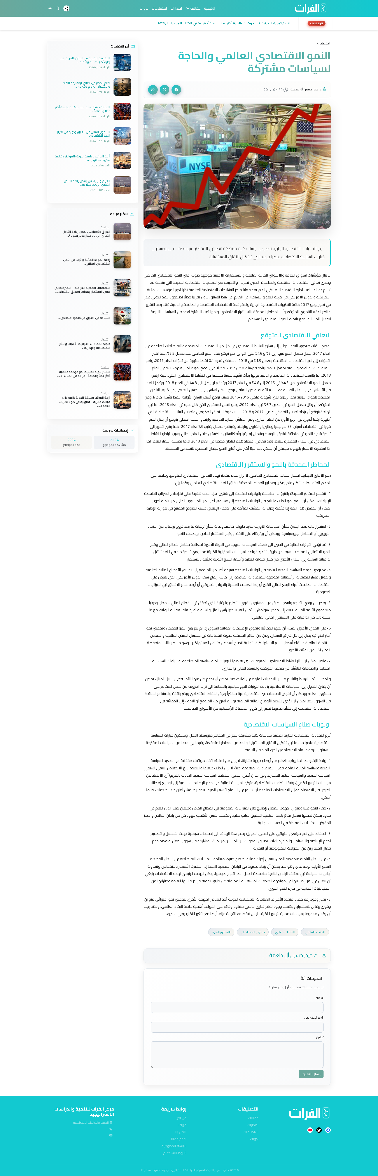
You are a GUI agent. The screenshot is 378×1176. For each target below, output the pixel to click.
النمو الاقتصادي (285, 932)
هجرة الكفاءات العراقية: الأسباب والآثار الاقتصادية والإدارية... (84, 346)
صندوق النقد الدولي (253, 932)
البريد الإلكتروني (314, 1017)
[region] (189, 23)
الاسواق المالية (221, 932)
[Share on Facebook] (176, 90)
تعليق (320, 1037)
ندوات (144, 8)
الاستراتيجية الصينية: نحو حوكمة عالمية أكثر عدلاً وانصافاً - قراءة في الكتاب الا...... (83, 374)
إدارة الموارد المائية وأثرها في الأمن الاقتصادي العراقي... (86, 262)
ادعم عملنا (178, 1138)
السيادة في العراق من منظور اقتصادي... (84, 318)
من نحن (181, 1117)
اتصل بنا (180, 1131)
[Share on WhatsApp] (153, 90)
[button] (172, 23)
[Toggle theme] (50, 8)
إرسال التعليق (311, 1074)
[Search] (57, 8)
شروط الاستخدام (174, 1153)
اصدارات (176, 8)
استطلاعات (159, 8)
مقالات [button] (195, 8)
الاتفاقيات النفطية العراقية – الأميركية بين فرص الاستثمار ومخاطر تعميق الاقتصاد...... (82, 290)
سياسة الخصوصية (173, 1146)
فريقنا (182, 1124)
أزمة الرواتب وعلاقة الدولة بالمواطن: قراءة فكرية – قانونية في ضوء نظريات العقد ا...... (84, 402)
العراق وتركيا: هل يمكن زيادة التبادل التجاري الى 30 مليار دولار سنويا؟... (86, 234)
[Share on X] (164, 90)
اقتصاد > (323, 43)
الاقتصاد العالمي (315, 932)
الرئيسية (209, 8)
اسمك (319, 998)
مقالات (253, 1117)
